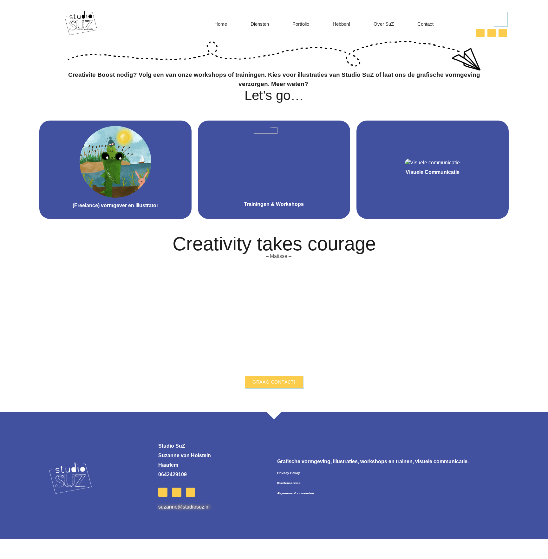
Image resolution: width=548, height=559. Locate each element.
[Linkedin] (503, 33)
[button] (46, 324)
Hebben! (341, 24)
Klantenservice (289, 483)
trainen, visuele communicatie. (373, 461)
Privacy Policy (288, 473)
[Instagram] (480, 33)
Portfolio (300, 24)
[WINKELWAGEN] (500, 18)
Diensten (260, 24)
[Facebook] (491, 33)
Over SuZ (384, 24)
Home (220, 24)
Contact (425, 24)
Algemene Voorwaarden (295, 493)
